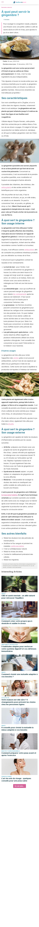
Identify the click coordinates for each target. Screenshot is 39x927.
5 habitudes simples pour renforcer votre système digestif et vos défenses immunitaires (18, 648)
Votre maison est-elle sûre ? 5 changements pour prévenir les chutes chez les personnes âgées (18, 702)
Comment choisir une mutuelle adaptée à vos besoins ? (19, 675)
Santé (3, 593)
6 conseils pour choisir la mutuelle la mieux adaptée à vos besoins (17, 728)
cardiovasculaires (17, 546)
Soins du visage (6, 776)
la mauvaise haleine (9, 495)
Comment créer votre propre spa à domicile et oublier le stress (16, 622)
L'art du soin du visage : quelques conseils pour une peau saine (16, 779)
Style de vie (5, 697)
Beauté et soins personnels (10, 619)
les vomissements (19, 294)
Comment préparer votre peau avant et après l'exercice (18, 754)
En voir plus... (19, 786)
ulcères (16, 358)
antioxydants (6, 187)
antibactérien (29, 250)
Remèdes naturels (6, 7)
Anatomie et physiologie (9, 644)
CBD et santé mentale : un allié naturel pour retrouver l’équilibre (18, 597)
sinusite (11, 424)
